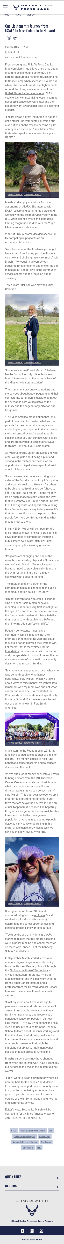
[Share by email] (15, 38)
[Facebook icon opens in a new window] (22, 1230)
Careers (11, 1185)
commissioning (44, 1136)
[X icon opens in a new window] (41, 1230)
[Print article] (9, 38)
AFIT (51, 1130)
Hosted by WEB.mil (32, 1239)
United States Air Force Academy (24, 93)
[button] (5, 7)
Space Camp (16, 81)
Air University (28, 1147)
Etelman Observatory (37, 214)
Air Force (39, 915)
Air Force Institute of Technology (29, 970)
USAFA (13, 1130)
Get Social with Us (32, 1201)
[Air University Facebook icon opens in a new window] (32, 1230)
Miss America (46, 1142)
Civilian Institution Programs (22, 974)
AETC (39, 1147)
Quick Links (13, 1176)
